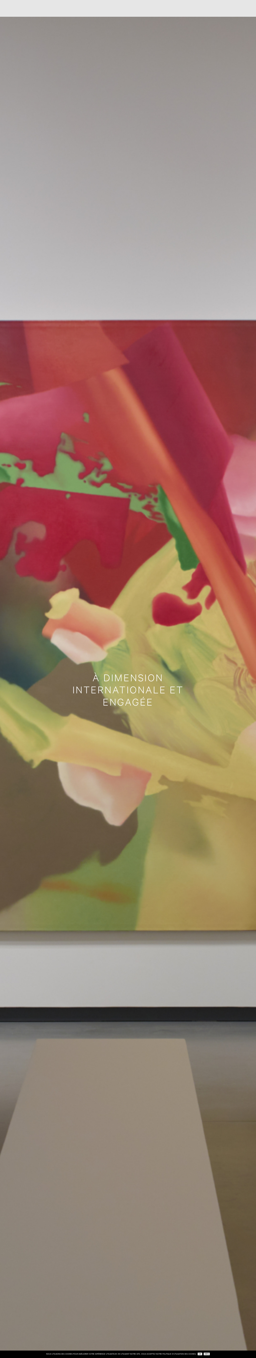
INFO (207, 1354)
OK (200, 1354)
